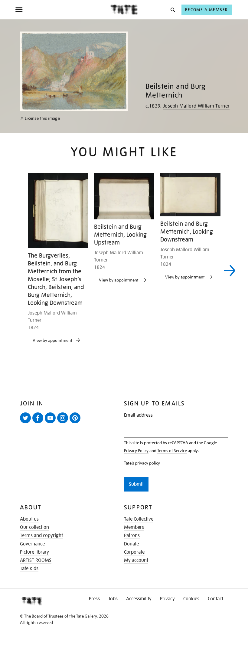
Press (94, 599)
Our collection (34, 527)
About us (29, 519)
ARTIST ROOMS (35, 560)
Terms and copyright (41, 535)
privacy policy (147, 463)
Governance (32, 544)
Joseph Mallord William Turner (196, 106)
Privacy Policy (136, 450)
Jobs (113, 599)
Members (134, 527)
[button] (172, 9)
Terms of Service (172, 450)
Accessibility (139, 599)
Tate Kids (29, 568)
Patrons (132, 535)
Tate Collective (138, 519)
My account (136, 560)
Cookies (191, 599)
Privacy (167, 599)
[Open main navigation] (62, 9)
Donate (131, 544)
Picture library (34, 552)
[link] (40, 118)
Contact (215, 599)
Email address (138, 415)
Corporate (134, 552)
